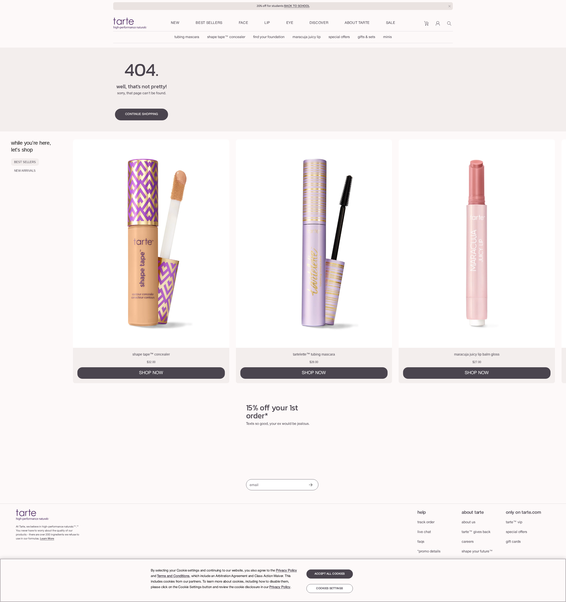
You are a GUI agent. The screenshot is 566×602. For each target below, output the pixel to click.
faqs (420, 541)
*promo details (428, 551)
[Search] (450, 25)
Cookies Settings (329, 588)
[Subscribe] (310, 485)
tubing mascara (186, 37)
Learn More (47, 538)
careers (468, 541)
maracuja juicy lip (307, 37)
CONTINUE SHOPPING (141, 114)
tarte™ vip (514, 522)
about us (468, 522)
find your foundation (269, 37)
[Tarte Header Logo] (130, 23)
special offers (339, 37)
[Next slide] (536, 261)
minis (387, 37)
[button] (243, 23)
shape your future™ (477, 551)
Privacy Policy (286, 570)
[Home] (32, 514)
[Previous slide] (103, 261)
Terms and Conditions (173, 576)
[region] (283, 580)
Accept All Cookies (330, 574)
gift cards (513, 541)
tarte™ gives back (476, 532)
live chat (424, 532)
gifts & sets (366, 37)
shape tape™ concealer (226, 37)
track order (425, 522)
